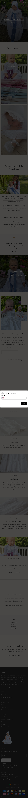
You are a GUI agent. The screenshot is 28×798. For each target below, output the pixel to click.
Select (23, 403)
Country (3, 395)
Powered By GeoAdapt (14, 406)
